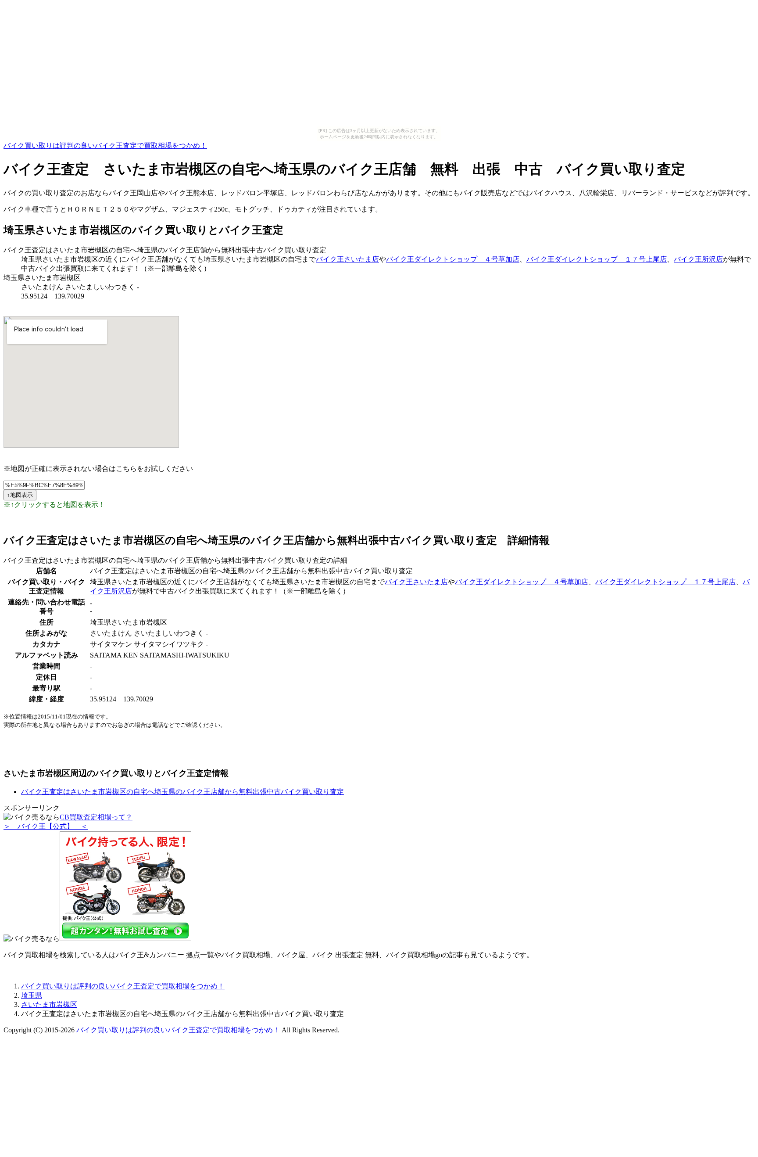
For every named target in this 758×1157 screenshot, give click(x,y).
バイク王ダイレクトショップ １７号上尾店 (596, 259)
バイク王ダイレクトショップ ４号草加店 (452, 259)
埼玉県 (31, 995)
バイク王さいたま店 (347, 259)
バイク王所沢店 (698, 259)
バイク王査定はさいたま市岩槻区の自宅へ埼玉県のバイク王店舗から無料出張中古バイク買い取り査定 (182, 791)
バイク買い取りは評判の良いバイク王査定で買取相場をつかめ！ (105, 145)
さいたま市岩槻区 (49, 1004)
